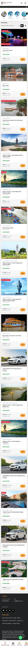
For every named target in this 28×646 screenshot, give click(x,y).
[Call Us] (21, 3)
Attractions (5, 620)
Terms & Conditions (7, 623)
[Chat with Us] (20, 637)
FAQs (19, 618)
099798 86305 (5, 601)
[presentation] (27, 13)
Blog (15, 618)
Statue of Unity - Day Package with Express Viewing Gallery (12, 300)
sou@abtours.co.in (18, 601)
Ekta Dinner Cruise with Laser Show (12, 335)
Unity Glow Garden (7, 50)
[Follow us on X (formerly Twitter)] (3, 610)
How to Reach (12, 620)
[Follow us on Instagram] (6, 610)
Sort (19, 25)
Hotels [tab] (13, 645)
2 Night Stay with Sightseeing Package (13, 579)
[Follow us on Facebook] (13, 610)
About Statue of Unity (7, 618)
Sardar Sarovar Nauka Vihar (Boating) (13, 120)
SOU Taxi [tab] (19, 645)
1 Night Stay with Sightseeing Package (13, 512)
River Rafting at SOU (8, 228)
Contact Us (20, 620)
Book (23, 59)
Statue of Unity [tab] (5, 645)
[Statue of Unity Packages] (6, 3)
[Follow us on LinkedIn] (9, 610)
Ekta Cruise (6, 85)
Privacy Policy (16, 623)
